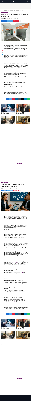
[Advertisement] (15, 6)
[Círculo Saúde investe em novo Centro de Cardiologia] (15, 32)
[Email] (2, 52)
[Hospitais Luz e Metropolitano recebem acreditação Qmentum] (8, 108)
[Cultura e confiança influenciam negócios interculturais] (23, 120)
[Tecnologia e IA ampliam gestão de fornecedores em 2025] (15, 201)
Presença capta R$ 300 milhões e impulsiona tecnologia (21, 113)
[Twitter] (2, 47)
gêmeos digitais (12, 301)
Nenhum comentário (13, 18)
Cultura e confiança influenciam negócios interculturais (21, 125)
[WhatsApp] (2, 56)
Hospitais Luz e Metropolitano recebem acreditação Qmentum (8, 113)
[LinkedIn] (2, 49)
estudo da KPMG (14, 262)
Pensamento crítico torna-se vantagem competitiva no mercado (8, 125)
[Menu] (2, 1)
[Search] (28, 1)
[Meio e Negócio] (15, 1)
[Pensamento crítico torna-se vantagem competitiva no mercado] (8, 120)
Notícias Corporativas (5, 12)
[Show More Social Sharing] (20, 21)
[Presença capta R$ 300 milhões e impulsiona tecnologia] (23, 108)
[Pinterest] (2, 51)
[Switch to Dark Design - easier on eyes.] (27, 1)
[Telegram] (2, 54)
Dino (4, 18)
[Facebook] (2, 45)
